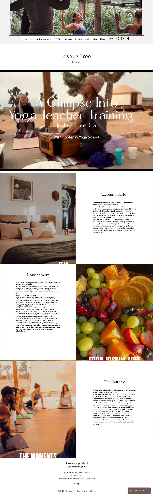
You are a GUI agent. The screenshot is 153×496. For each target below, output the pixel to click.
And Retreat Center (76, 466)
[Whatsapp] (117, 38)
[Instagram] (123, 38)
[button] (103, 38)
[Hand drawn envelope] (112, 38)
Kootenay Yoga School (77, 463)
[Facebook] (128, 38)
